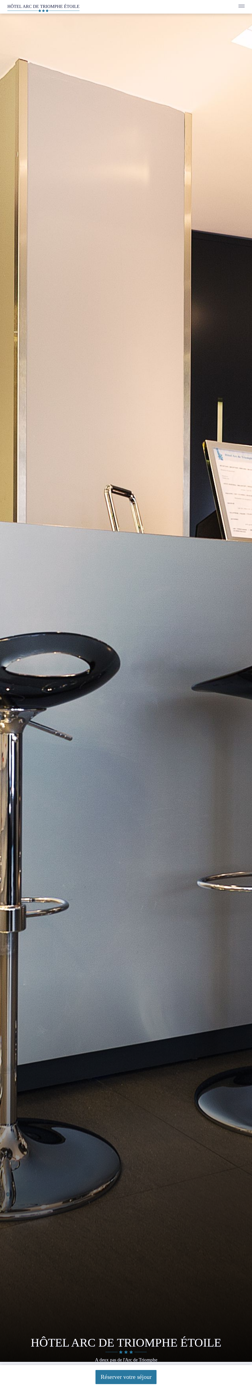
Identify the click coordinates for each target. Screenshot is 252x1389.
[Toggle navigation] (241, 6)
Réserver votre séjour (126, 1377)
